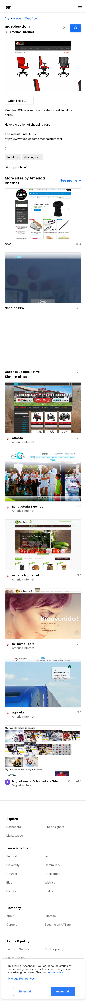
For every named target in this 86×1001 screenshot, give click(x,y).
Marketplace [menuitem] (14, 835)
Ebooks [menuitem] (11, 891)
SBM (8, 244)
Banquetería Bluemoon (28, 506)
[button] (62, 28)
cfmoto (17, 438)
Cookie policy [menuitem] (54, 949)
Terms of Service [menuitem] (17, 949)
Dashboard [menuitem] (13, 827)
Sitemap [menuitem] (50, 916)
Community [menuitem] (52, 865)
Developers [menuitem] (52, 873)
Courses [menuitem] (12, 873)
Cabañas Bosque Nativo (22, 371)
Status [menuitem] (49, 891)
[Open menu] (80, 6)
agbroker (19, 712)
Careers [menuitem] (11, 924)
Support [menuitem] (11, 856)
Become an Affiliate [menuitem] (58, 924)
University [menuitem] (13, 865)
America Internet (23, 442)
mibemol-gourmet (25, 575)
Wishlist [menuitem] (50, 882)
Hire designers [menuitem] (54, 827)
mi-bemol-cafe (23, 643)
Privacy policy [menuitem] (15, 958)
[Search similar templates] (75, 28)
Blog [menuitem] (9, 882)
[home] (8, 7)
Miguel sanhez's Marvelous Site (35, 781)
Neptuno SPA (14, 308)
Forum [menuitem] (49, 856)
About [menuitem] (10, 916)
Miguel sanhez (21, 785)
